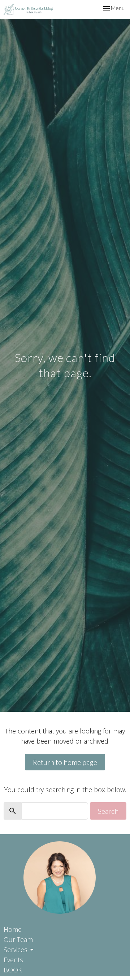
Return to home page (65, 762)
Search (108, 811)
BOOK (13, 970)
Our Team (18, 939)
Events (13, 959)
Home (13, 929)
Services (15, 949)
